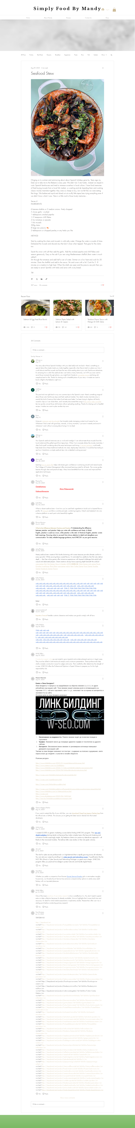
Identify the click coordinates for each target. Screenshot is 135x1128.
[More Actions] (103, 361)
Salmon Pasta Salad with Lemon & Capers (65, 320)
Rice (82, 55)
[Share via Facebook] (32, 279)
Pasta (75, 55)
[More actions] (103, 68)
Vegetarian (67, 55)
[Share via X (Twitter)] (37, 279)
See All (112, 296)
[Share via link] (46, 279)
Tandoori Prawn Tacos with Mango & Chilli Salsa (98, 320)
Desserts (49, 55)
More (103, 55)
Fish (89, 55)
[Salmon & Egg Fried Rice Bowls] (35, 308)
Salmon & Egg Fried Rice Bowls (35, 319)
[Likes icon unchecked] (37, 383)
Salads (96, 55)
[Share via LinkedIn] (41, 279)
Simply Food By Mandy (67, 8)
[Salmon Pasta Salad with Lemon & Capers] (67, 308)
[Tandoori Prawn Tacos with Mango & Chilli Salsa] (99, 308)
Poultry (31, 55)
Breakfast (57, 55)
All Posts (23, 55)
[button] (114, 9)
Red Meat (40, 55)
